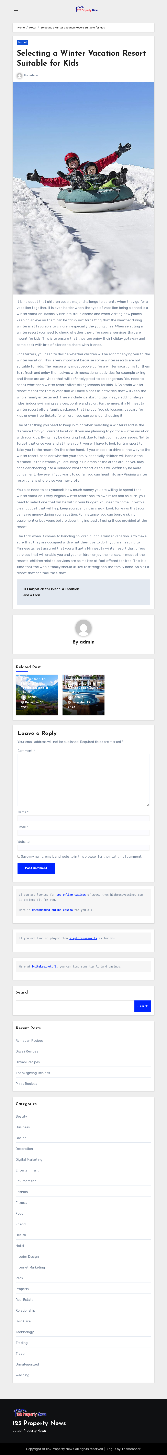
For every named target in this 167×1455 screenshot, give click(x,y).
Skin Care (23, 1321)
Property (22, 1289)
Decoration (24, 1149)
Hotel (22, 42)
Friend (21, 1224)
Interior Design (27, 1257)
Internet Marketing (30, 1267)
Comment (26, 751)
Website (24, 842)
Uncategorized (27, 1364)
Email (23, 827)
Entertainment (27, 1170)
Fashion (22, 1192)
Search (23, 992)
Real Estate (24, 1300)
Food (19, 1213)
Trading (22, 1343)
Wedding (22, 1375)
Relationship (25, 1310)
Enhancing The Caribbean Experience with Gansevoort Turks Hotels (83, 683)
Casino (21, 1138)
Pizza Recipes (26, 1084)
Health (21, 1235)
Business (23, 1127)
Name (23, 812)
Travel (20, 1354)
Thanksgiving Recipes (33, 1073)
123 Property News (39, 1423)
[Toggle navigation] (16, 9)
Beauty (21, 1116)
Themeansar (130, 1449)
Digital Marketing (29, 1160)
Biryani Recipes (28, 1062)
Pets (19, 1278)
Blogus (110, 1449)
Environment (26, 1181)
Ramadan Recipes (29, 1041)
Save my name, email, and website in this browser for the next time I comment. (81, 856)
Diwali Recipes (27, 1051)
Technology (25, 1332)
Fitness (21, 1203)
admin (33, 75)
